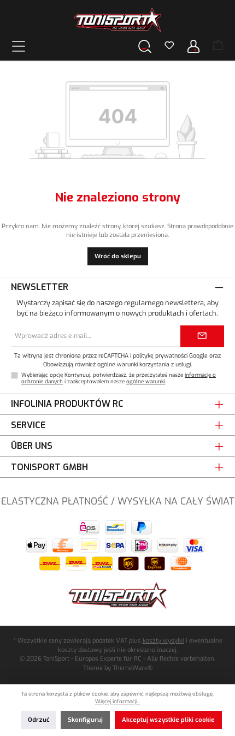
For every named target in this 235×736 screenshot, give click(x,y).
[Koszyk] (218, 46)
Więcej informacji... (117, 701)
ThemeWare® (132, 668)
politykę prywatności (160, 355)
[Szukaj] (145, 46)
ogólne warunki (145, 381)
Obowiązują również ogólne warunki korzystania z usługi (117, 364)
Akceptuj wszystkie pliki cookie (168, 720)
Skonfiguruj (85, 720)
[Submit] (202, 336)
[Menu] (18, 46)
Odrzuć (38, 720)
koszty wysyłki (163, 641)
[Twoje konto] (193, 46)
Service (28, 425)
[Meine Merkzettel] (169, 46)
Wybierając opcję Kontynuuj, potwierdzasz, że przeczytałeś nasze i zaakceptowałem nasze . (118, 378)
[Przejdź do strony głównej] (117, 20)
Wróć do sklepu (118, 256)
